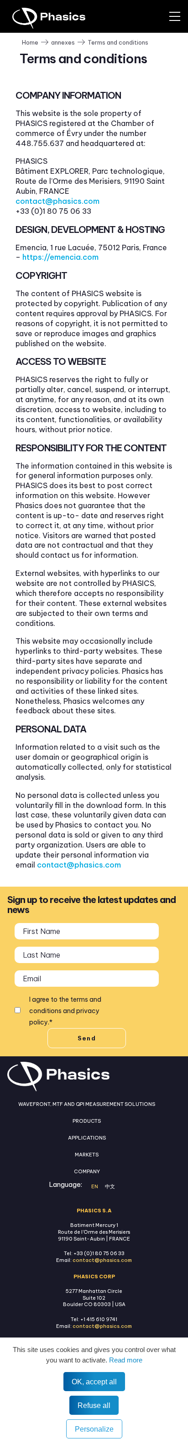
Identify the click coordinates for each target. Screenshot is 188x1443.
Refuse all (94, 1405)
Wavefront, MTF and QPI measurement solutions (86, 1104)
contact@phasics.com (57, 201)
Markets (87, 1154)
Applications (87, 1138)
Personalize (94, 1429)
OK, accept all (94, 1381)
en (94, 1186)
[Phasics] (61, 18)
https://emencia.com (60, 257)
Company (87, 1171)
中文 (110, 1186)
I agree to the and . (65, 1010)
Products (87, 1121)
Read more (124, 1360)
